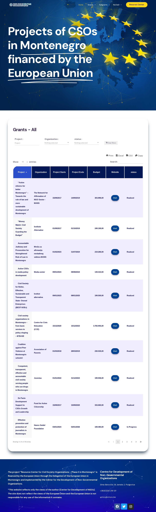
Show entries (24, 161)
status (133, 172)
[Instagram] (131, 506)
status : (78, 139)
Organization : (52, 139)
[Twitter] (124, 506)
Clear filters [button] (111, 143)
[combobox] (57, 143)
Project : (19, 139)
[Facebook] (117, 506)
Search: (114, 161)
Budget (96, 172)
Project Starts (59, 172)
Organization (41, 172)
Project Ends (78, 172)
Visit (115, 198)
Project (21, 172)
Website (115, 172)
